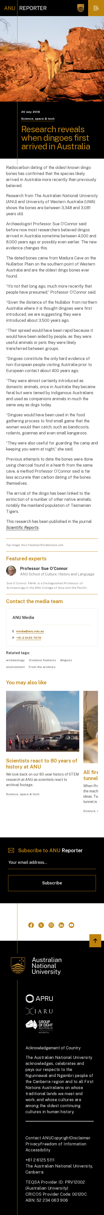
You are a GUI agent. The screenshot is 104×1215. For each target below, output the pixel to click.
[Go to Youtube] (71, 925)
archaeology (15, 660)
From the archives (42, 667)
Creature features (42, 660)
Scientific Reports (22, 527)
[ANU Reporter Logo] (25, 8)
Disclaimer (80, 1138)
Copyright (60, 1138)
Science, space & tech (38, 118)
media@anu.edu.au (30, 631)
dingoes (66, 660)
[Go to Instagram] (51, 925)
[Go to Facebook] (31, 925)
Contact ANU (38, 1138)
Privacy (32, 1144)
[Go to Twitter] (41, 925)
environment (15, 667)
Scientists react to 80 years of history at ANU (41, 764)
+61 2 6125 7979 (28, 638)
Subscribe (52, 883)
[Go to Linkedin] (61, 925)
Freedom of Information (63, 1144)
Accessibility (37, 1150)
